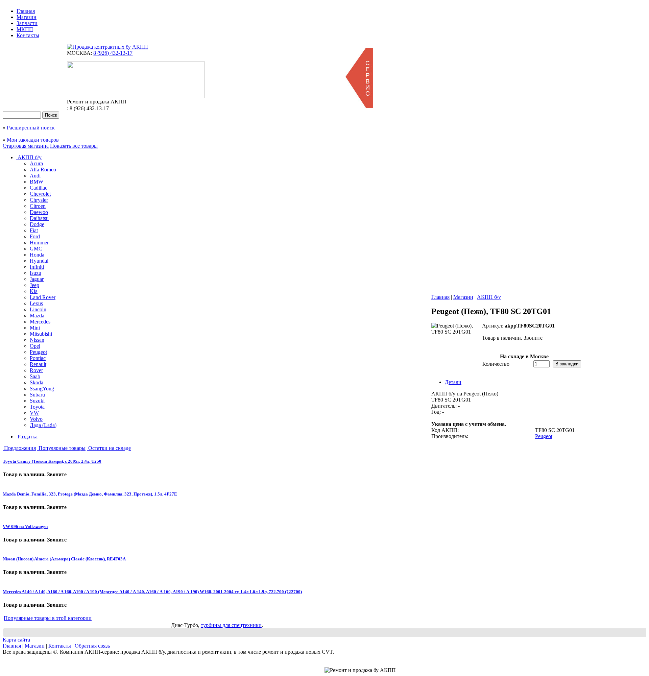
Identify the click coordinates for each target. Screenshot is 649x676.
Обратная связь (92, 646)
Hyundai (39, 261)
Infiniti (37, 267)
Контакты (28, 35)
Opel (35, 346)
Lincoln (38, 309)
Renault (38, 364)
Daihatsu (39, 218)
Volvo (36, 419)
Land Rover (42, 297)
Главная (26, 11)
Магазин (27, 17)
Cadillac (38, 188)
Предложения (19, 448)
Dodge (37, 224)
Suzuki (37, 401)
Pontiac (38, 358)
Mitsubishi (41, 334)
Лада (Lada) (43, 425)
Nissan (37, 340)
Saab (35, 376)
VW (34, 413)
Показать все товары (74, 146)
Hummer (39, 242)
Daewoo (39, 212)
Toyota (37, 407)
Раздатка (27, 436)
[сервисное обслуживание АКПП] (359, 106)
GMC (36, 248)
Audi (35, 175)
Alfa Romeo (43, 169)
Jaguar (37, 279)
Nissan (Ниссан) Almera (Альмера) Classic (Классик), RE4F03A (64, 558)
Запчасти (27, 23)
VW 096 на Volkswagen (25, 526)
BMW (36, 182)
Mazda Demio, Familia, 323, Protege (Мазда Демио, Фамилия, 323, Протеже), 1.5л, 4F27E (90, 494)
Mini (35, 328)
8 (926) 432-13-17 (113, 53)
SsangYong (42, 388)
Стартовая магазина (26, 146)
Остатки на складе (109, 448)
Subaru (37, 394)
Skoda (36, 382)
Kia (34, 291)
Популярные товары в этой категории (48, 618)
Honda (37, 255)
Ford (35, 236)
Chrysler (39, 200)
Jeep (34, 285)
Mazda (37, 315)
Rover (36, 370)
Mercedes (40, 321)
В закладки (566, 363)
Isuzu (35, 273)
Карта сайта (16, 640)
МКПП (25, 29)
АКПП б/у (29, 157)
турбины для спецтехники (231, 625)
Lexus (36, 303)
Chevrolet (40, 194)
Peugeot (38, 352)
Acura (36, 163)
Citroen (38, 206)
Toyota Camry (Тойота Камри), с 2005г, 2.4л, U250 (52, 461)
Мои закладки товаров (33, 140)
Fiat (34, 230)
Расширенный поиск (31, 127)
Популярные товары (61, 448)
